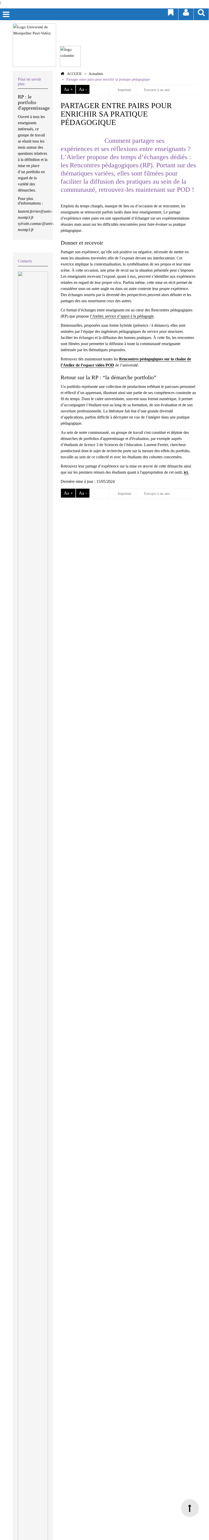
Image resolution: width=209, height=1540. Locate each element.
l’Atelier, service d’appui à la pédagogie (122, 316)
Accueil (74, 74)
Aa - (83, 89)
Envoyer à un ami (157, 90)
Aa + (68, 89)
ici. (186, 472)
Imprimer (124, 90)
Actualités (96, 74)
